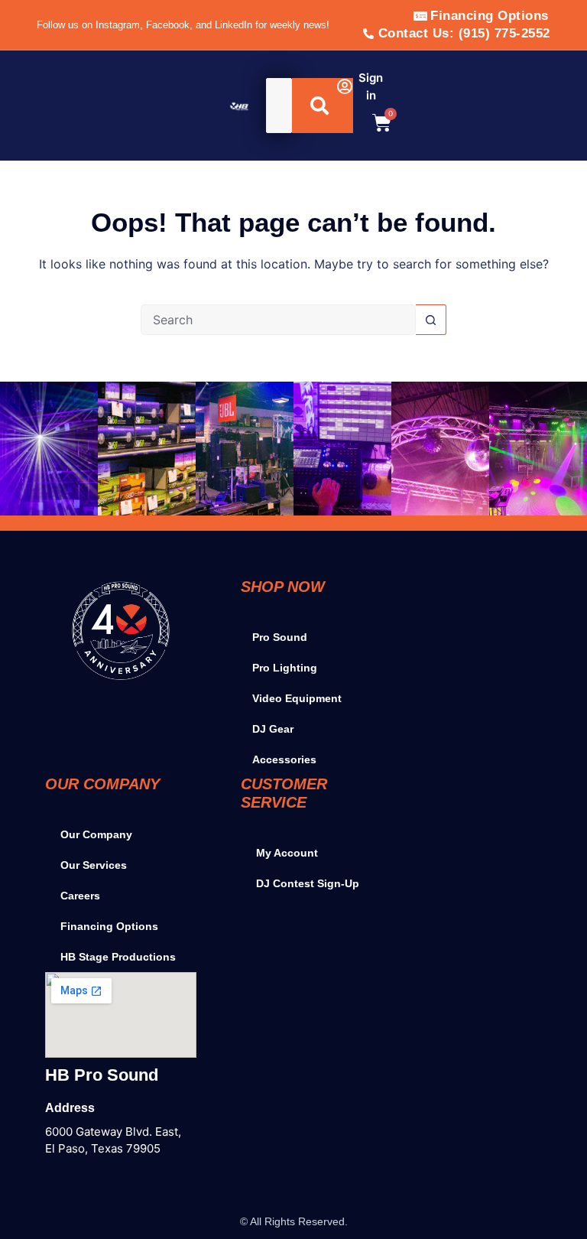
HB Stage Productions (118, 957)
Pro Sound (279, 637)
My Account (287, 853)
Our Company (96, 834)
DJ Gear (273, 729)
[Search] (322, 105)
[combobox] (279, 105)
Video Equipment (297, 698)
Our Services (93, 865)
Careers (80, 895)
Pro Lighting (284, 668)
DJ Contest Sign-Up (307, 883)
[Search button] (431, 319)
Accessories (284, 759)
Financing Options (109, 926)
